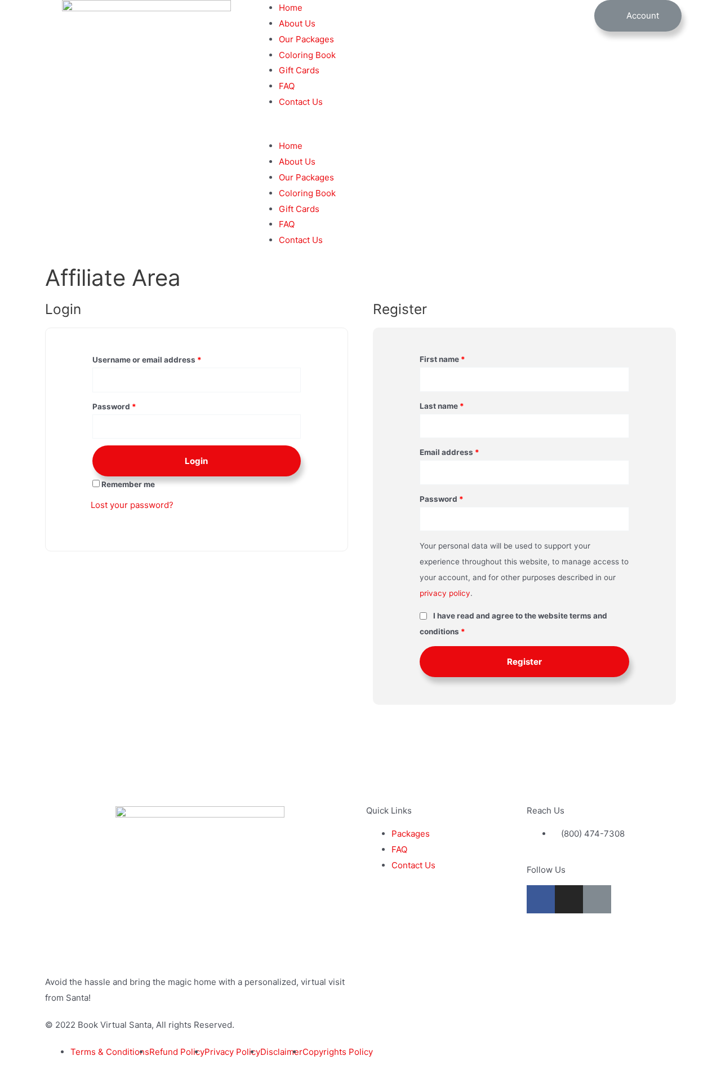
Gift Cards (299, 70)
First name (442, 359)
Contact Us (301, 101)
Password (114, 406)
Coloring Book (307, 55)
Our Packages (306, 39)
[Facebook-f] (541, 899)
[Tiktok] (597, 899)
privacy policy (445, 593)
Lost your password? (132, 505)
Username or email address (147, 359)
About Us (297, 23)
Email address (449, 452)
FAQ (287, 86)
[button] (360, 130)
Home (290, 7)
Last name (442, 405)
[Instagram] (569, 899)
